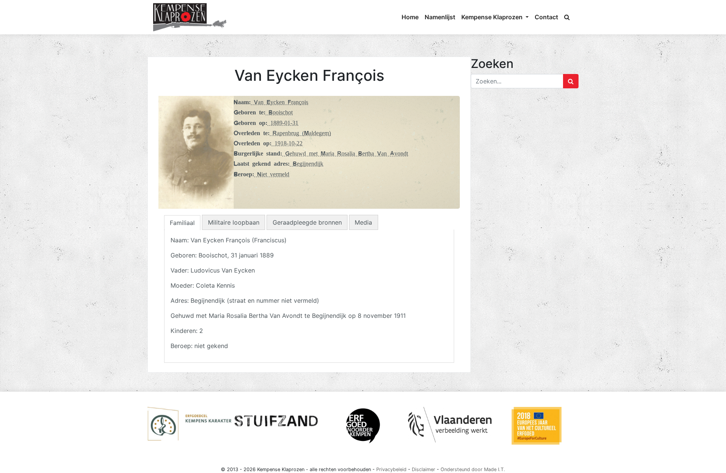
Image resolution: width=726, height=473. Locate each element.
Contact (546, 17)
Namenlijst (440, 17)
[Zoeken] (567, 17)
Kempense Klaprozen (492, 17)
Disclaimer (423, 469)
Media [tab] (363, 222)
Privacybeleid (391, 469)
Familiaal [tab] (182, 222)
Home (410, 17)
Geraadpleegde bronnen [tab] (307, 222)
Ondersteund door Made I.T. (473, 469)
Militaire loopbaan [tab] (233, 222)
